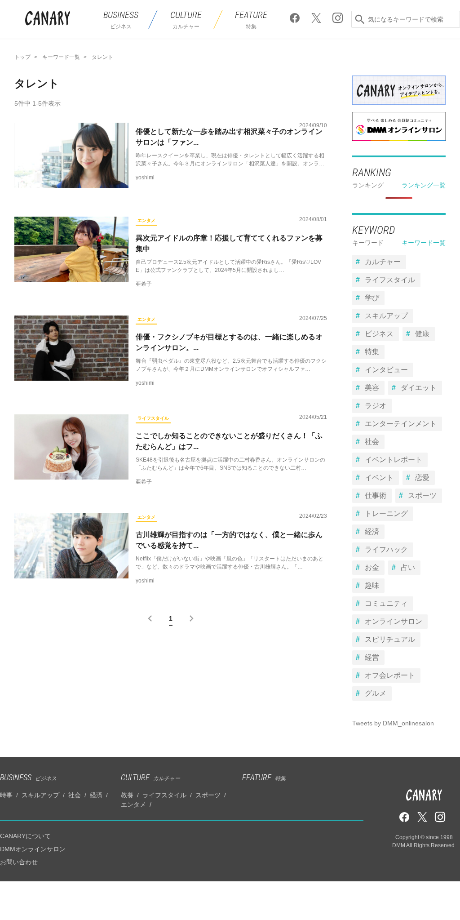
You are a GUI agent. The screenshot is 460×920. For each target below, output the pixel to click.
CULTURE (150, 777)
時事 (6, 795)
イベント (379, 477)
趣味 (372, 585)
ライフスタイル (153, 418)
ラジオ (375, 405)
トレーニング (386, 513)
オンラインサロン (393, 621)
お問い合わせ (19, 862)
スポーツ (422, 495)
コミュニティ (386, 603)
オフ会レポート (390, 675)
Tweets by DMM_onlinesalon (393, 723)
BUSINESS (28, 777)
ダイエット (419, 387)
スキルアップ (386, 316)
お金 (372, 567)
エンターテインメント (401, 423)
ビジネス (379, 334)
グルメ (375, 693)
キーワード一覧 (424, 242)
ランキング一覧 (424, 185)
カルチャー (383, 262)
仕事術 (375, 495)
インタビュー (386, 369)
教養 (127, 795)
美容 (372, 387)
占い (408, 567)
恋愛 (422, 477)
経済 (372, 531)
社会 (372, 441)
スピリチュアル (390, 639)
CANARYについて (25, 836)
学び (372, 298)
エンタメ (146, 220)
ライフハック (386, 549)
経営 (372, 657)
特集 (372, 352)
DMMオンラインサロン (33, 849)
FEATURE (264, 777)
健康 (422, 334)
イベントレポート (393, 459)
